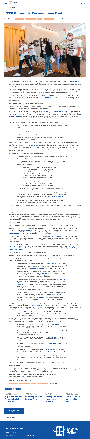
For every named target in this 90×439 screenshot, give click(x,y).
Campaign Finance (19, 18)
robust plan (42, 81)
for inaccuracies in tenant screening (51, 236)
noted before (47, 97)
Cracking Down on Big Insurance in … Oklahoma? (53, 399)
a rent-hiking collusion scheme (24, 248)
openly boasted (61, 279)
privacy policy (31, 435)
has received (55, 324)
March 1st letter (35, 305)
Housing (40, 18)
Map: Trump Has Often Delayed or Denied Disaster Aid (13, 399)
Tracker (15, 394)
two (32, 145)
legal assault (57, 218)
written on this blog (18, 91)
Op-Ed (55, 394)
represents (41, 265)
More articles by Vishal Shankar (14, 411)
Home (7, 425)
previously (11, 233)
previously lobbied (44, 297)
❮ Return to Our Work (10, 7)
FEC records (27, 312)
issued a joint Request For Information (56, 111)
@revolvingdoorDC (12, 432)
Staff (7, 428)
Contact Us (20, 428)
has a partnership (56, 294)
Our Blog (18, 425)
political (49, 218)
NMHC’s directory (42, 273)
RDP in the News (26, 425)
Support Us (13, 428)
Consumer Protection (30, 18)
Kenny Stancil (8, 394)
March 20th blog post (38, 268)
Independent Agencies (49, 18)
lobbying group (50, 263)
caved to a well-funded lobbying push (49, 91)
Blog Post (7, 10)
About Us (13, 425)
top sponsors (44, 288)
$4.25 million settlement (15, 246)
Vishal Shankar (8, 19)
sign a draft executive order (61, 83)
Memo (35, 394)
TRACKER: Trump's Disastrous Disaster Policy (73, 399)
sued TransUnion (26, 230)
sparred (16, 233)
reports (36, 145)
